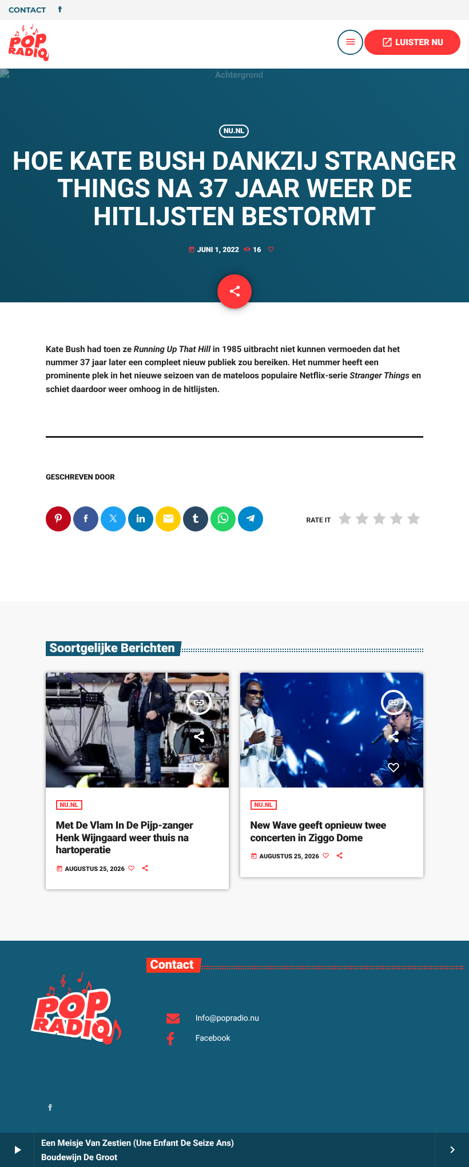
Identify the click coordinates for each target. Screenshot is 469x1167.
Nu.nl (234, 131)
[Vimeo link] (29, 42)
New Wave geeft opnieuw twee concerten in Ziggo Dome (318, 832)
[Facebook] (60, 10)
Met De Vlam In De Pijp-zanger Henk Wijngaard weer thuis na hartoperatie (124, 838)
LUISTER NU (412, 42)
